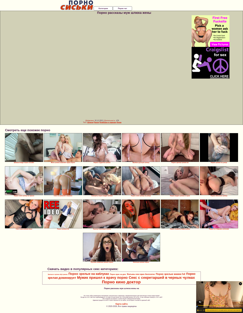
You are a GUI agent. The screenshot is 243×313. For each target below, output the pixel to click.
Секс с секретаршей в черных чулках (162, 278)
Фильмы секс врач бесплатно (141, 274)
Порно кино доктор (121, 282)
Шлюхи (90, 122)
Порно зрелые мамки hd (170, 274)
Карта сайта (122, 304)
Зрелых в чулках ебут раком (57, 274)
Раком (96, 122)
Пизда (119, 122)
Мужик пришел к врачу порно (102, 278)
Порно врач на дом (118, 274)
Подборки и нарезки (107, 122)
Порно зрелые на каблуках (88, 273)
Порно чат (122, 8)
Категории (103, 8)
